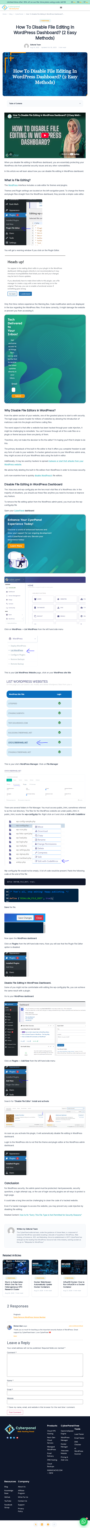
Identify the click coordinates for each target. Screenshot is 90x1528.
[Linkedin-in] (14, 1438)
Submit (18, 396)
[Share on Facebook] (48, 1524)
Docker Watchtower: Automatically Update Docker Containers (43, 1284)
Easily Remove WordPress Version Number (30, 1317)
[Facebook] (8, 1438)
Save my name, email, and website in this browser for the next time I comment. (42, 1407)
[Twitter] (11, 1438)
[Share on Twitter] (35, 1524)
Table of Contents (15, 103)
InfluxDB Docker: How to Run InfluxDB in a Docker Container (74, 1284)
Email (12, 384)
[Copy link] (54, 1524)
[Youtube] (17, 1438)
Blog (10, 14)
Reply (15, 1336)
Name (10, 1380)
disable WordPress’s (43, 475)
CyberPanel (19, 14)
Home (5, 14)
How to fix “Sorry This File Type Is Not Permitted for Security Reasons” (51, 1215)
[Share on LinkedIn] (42, 1524)
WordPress (13, 185)
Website (10, 1398)
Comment (12, 1352)
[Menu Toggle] (61, 7)
